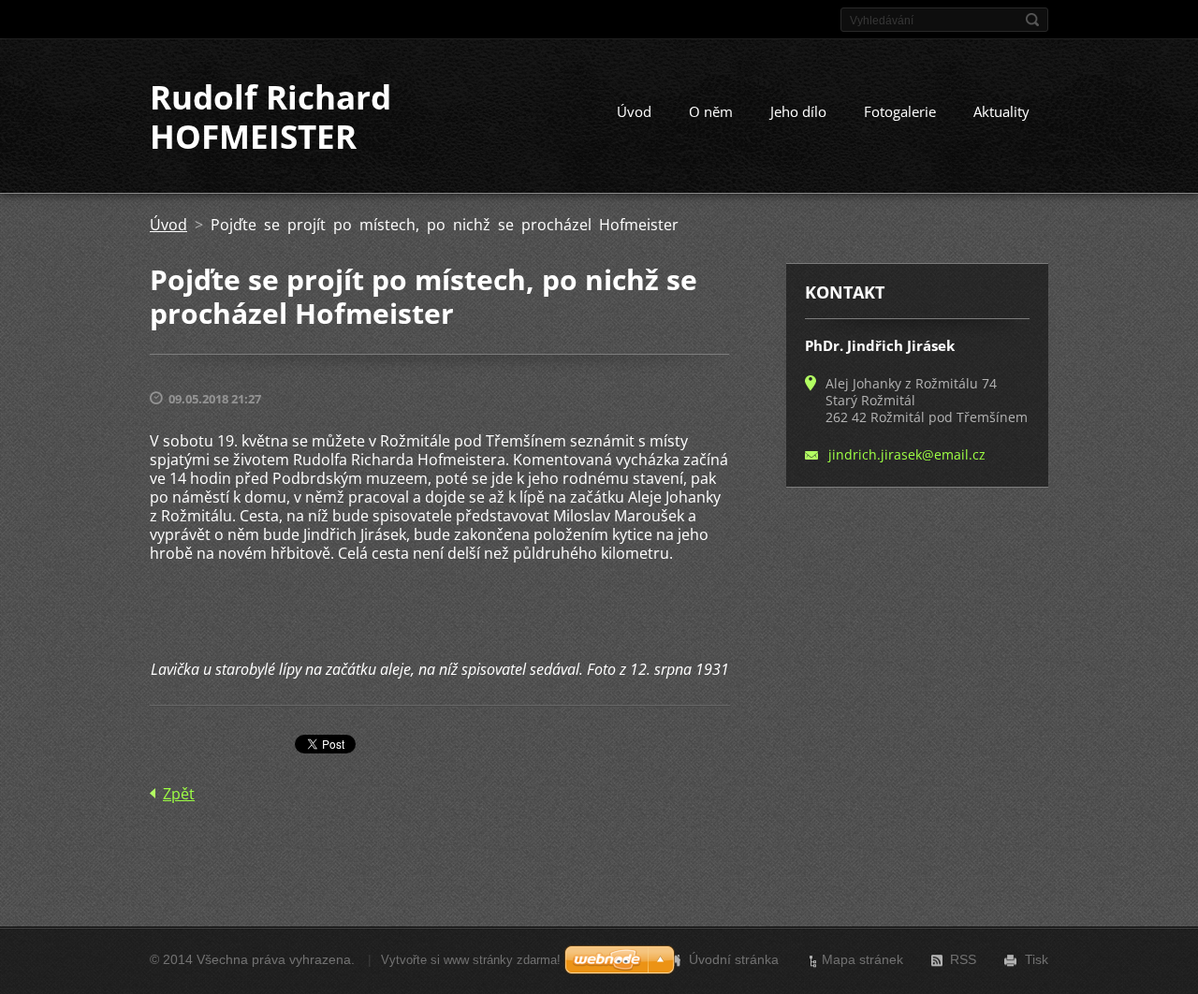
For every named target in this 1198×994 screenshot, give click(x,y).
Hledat (1032, 19)
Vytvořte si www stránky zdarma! (471, 960)
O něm (711, 111)
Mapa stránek (862, 959)
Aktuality (1001, 111)
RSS (963, 959)
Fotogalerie (900, 111)
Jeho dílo (798, 111)
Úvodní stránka (734, 959)
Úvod (634, 111)
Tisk (1036, 959)
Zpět (179, 793)
